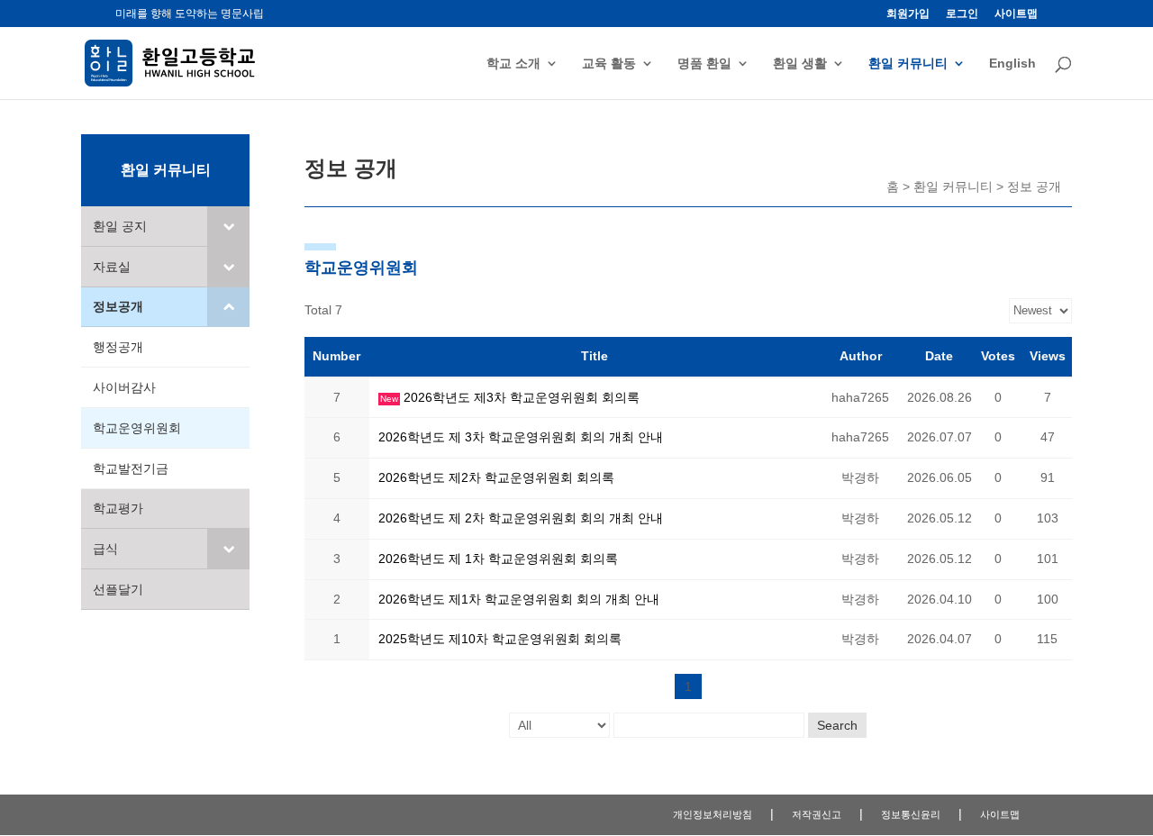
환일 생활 (800, 63)
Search (837, 725)
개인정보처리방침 (712, 814)
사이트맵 (1016, 14)
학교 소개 (513, 63)
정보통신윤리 (910, 814)
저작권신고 (816, 814)
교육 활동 (609, 63)
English (1012, 63)
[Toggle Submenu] (228, 226)
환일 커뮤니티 (908, 63)
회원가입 (908, 14)
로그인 (962, 14)
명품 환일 (704, 63)
